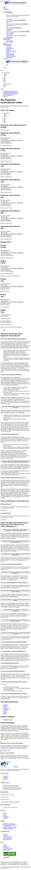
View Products (9, 21)
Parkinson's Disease (7, 719)
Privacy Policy (9, 57)
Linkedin (5, 777)
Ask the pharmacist (7, 95)
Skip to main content (5, 1)
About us (5, 834)
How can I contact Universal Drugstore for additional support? (14, 693)
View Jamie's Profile (5, 750)
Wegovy (5, 707)
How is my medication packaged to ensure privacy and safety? (14, 582)
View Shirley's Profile (6, 761)
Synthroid (5, 709)
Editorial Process (10, 48)
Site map (5, 818)
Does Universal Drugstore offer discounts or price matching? (13, 681)
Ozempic (5, 706)
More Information (7, 44)
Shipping (8, 49)
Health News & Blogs (11, 51)
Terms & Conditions (11, 56)
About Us (8, 46)
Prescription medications (9, 823)
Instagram (5, 776)
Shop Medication (7, 11)
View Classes (9, 36)
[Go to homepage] (15, 4)
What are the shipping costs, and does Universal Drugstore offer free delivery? (15, 600)
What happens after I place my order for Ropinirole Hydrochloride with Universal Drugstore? (15, 542)
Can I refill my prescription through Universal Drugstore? (13, 671)
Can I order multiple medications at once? (10, 663)
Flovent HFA (6, 708)
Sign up (16, 766)
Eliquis (5, 713)
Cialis (4, 711)
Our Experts (9, 47)
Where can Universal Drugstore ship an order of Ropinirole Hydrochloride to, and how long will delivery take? (15, 530)
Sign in (5, 8)
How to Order (9, 40)
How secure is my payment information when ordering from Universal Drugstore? (15, 633)
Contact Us (6, 58)
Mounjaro (5, 704)
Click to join (3, 519)
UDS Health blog (7, 836)
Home (4, 68)
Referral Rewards (10, 55)
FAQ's (7, 52)
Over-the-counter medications (10, 825)
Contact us (19, 327)
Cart (4, 814)
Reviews (5, 96)
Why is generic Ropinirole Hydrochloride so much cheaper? (13, 338)
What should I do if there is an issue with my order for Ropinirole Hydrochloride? (15, 573)
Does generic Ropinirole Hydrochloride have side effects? (13, 477)
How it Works (7, 39)
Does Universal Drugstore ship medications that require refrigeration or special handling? (15, 591)
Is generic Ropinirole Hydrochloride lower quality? (11, 374)
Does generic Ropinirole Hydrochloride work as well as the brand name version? (15, 407)
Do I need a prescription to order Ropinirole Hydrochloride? (13, 651)
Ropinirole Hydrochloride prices (10, 91)
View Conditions (10, 33)
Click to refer (4, 510)
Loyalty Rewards (7, 838)
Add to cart (20, 140)
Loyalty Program (10, 53)
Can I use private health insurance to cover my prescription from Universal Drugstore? (15, 621)
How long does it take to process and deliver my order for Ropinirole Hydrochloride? (15, 554)
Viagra (4, 712)
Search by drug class (8, 828)
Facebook (5, 778)
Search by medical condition (9, 827)
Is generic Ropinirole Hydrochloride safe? (9, 434)
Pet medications (7, 826)
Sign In (5, 815)
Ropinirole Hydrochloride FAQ (10, 93)
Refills (4, 43)
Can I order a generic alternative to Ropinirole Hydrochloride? (13, 641)
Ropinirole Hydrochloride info (10, 92)
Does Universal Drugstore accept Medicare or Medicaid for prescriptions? (15, 610)
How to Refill (9, 42)
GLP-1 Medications (7, 38)
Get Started (6, 9)
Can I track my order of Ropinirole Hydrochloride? (11, 564)
